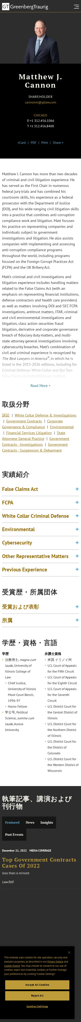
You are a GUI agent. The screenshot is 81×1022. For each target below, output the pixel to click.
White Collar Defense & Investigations (45, 415)
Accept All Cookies (37, 985)
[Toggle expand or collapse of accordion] (77, 489)
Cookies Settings (37, 1006)
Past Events (14, 834)
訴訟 (6, 415)
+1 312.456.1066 (42, 120)
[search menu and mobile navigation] (77, 6)
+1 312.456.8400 (42, 126)
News (30, 822)
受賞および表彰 (20, 606)
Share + (58, 142)
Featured (12, 822)
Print (44, 142)
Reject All (37, 995)
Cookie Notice (12, 966)
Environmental (62, 427)
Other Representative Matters (35, 556)
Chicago (40, 115)
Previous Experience (24, 569)
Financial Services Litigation (29, 432)
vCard (22, 142)
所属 (7, 620)
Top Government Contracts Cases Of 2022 (39, 862)
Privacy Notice (55, 961)
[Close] (69, 952)
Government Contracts (24, 421)
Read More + (40, 385)
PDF (33, 142)
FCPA (7, 502)
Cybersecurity (17, 542)
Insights (46, 822)
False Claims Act (20, 489)
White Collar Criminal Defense (35, 516)
